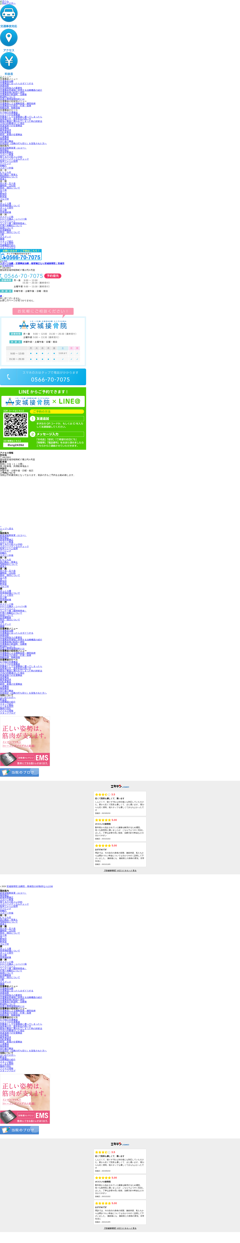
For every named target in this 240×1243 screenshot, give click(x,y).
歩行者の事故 (6, 141)
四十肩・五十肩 (8, 183)
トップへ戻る (6, 528)
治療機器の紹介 (8, 245)
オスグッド (5, 237)
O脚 (2, 234)
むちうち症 (5, 172)
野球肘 (3, 194)
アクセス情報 (6, 711)
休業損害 (4, 86)
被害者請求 (5, 130)
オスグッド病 (6, 217)
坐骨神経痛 (5, 212)
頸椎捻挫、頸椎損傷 (10, 108)
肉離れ (3, 165)
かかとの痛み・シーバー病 (13, 219)
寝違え (3, 179)
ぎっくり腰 (5, 203)
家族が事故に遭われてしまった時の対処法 (21, 121)
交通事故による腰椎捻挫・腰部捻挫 (18, 103)
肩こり (3, 192)
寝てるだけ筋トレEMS (11, 157)
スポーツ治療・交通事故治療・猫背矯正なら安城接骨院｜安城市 (32, 263)
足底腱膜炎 (5, 230)
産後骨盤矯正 (6, 152)
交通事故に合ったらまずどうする (16, 83)
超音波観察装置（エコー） (13, 148)
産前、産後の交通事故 (11, 134)
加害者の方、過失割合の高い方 (15, 119)
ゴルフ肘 (4, 199)
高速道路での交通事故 (11, 126)
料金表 (3, 699)
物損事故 (4, 139)
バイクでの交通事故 (10, 114)
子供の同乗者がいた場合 (12, 123)
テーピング (5, 163)
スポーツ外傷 (6, 168)
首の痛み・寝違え (9, 174)
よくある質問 (6, 243)
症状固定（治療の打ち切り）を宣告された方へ (23, 143)
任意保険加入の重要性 (11, 88)
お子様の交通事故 (9, 112)
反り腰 (3, 210)
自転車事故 (5, 132)
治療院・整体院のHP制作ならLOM (35, 886)
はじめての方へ (8, 697)
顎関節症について (9, 177)
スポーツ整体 (6, 154)
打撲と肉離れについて (11, 225)
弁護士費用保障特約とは (12, 99)
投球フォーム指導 (9, 161)
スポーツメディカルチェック (14, 159)
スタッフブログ (8, 248)
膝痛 (2, 239)
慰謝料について (8, 97)
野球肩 (3, 197)
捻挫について (6, 228)
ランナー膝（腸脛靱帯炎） (13, 223)
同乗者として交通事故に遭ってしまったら (21, 117)
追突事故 (4, 128)
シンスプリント (8, 221)
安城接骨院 (12, 886)
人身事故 (4, 137)
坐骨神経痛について (10, 205)
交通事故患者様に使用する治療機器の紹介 (21, 90)
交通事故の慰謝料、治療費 (13, 94)
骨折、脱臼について (10, 188)
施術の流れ (5, 708)
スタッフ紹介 (6, 241)
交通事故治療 (6, 81)
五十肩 (3, 190)
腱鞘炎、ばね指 (8, 185)
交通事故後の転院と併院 (12, 92)
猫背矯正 (4, 150)
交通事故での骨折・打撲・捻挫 (15, 106)
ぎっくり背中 (6, 208)
